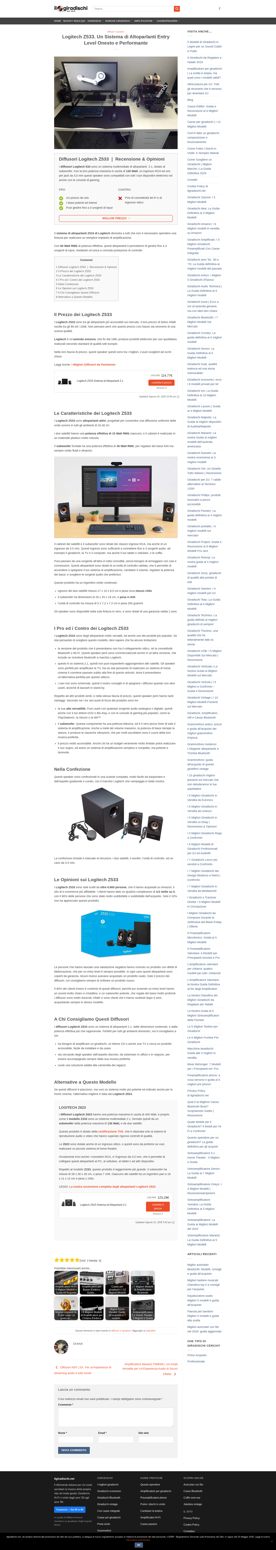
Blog (190, 99)
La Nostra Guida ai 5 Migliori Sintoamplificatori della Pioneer (203, 1015)
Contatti (192, 179)
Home (57, 21)
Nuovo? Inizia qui (74, 21)
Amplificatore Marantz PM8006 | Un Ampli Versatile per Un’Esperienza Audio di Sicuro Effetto (150, 1369)
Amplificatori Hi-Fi (150, 1517)
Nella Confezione (67, 284)
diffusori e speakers (115, 32)
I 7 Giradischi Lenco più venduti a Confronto (202, 862)
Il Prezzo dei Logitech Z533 (73, 271)
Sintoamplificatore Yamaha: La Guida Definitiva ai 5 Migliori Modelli (201, 1206)
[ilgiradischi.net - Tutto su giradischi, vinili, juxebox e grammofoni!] (71, 9)
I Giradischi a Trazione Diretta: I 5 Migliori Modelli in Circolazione (203, 902)
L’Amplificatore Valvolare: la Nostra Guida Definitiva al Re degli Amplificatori (203, 984)
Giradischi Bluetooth (108, 1497)
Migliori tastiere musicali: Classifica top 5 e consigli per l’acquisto (203, 1285)
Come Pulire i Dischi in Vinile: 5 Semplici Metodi (203, 151)
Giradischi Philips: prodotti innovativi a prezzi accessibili (204, 500)
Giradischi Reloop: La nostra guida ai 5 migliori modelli (202, 562)
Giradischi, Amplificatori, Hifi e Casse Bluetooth (202, 715)
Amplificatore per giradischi (155, 1491)
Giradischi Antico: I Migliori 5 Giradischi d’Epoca (204, 277)
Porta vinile (103, 1524)
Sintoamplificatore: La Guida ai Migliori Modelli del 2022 (202, 1224)
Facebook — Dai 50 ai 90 (69, 1509)
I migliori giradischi (108, 1484)
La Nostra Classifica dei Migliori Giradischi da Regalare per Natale (202, 1000)
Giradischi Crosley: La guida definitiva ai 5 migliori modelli (204, 337)
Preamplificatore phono (153, 1497)
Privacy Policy (192, 1518)
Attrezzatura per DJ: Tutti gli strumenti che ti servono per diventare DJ (204, 89)
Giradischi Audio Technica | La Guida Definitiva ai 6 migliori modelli (204, 291)
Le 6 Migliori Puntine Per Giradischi (203, 1040)
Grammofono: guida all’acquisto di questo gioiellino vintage (200, 764)
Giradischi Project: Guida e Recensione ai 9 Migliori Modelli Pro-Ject (204, 546)
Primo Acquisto (197, 1355)
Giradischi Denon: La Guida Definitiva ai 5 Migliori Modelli (200, 353)
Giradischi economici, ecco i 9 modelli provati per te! (204, 382)
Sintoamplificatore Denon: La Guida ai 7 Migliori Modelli (203, 1173)
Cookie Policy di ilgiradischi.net (197, 188)
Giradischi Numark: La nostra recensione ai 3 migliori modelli (201, 457)
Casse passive (148, 1524)
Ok (138, 1545)
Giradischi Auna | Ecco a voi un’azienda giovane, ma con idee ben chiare (203, 306)
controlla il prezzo (162, 382)
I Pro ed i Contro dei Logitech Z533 (78, 279)
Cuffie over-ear (192, 1497)
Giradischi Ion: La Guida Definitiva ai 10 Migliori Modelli (202, 395)
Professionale (196, 1361)
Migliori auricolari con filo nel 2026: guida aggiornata (204, 1329)
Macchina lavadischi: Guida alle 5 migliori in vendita (201, 1053)
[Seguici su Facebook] (219, 8)
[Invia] (177, 9)
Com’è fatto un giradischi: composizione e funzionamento (203, 137)
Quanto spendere (150, 1484)
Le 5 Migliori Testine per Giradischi (202, 1029)
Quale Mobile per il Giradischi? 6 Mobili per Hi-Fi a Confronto (204, 1126)
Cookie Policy (191, 1524)
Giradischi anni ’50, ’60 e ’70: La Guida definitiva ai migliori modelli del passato (204, 264)
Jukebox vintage (193, 1504)
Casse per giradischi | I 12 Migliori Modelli (204, 124)
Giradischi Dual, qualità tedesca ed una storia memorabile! (202, 369)
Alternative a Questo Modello (74, 296)
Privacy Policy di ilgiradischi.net (198, 1093)
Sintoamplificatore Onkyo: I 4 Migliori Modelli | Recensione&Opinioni (204, 1189)
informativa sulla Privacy (138, 1540)
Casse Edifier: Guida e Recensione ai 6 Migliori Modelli (202, 111)
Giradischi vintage (107, 1504)
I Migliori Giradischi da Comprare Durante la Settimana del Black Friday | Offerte (204, 920)
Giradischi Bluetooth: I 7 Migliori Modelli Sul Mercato (202, 322)
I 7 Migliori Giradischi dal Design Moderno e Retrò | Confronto (203, 875)
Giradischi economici (109, 1491)
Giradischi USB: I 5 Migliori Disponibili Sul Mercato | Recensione (204, 655)
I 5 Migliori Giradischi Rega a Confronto (204, 835)
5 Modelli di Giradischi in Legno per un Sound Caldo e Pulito (204, 46)
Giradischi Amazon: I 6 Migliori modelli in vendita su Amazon (203, 228)
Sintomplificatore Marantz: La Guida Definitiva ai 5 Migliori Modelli (204, 1240)
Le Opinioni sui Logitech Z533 (74, 288)
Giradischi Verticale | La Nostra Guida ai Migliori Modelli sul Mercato (202, 671)
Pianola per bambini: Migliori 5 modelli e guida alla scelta (203, 1316)
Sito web (143, 1433)
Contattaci (189, 1531)
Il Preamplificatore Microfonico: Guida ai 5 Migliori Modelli (202, 938)
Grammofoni (104, 1530)
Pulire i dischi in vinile (152, 1504)
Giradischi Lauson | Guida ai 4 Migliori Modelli (203, 408)
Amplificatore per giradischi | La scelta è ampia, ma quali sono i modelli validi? (204, 73)
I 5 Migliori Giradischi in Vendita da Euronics (202, 798)
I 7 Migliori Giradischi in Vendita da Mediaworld (202, 889)
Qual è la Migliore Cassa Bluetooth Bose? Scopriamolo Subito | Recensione (203, 1108)
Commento (65, 1404)
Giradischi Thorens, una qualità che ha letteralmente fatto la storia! (202, 637)
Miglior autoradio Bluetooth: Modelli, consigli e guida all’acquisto (204, 1269)
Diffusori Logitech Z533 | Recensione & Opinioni (86, 267)
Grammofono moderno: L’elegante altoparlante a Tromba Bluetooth (203, 749)
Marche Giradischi (117, 21)
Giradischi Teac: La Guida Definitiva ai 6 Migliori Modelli (203, 604)
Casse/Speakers (167, 21)
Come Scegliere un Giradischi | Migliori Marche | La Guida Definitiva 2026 (199, 166)
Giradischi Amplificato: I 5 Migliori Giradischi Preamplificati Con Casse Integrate (203, 246)
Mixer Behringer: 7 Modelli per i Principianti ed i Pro (204, 1066)
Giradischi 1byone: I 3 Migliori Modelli (201, 199)
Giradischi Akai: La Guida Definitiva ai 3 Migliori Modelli (203, 213)
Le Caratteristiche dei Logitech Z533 (78, 275)
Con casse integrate (108, 1511)
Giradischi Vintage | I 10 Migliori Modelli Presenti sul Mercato (202, 702)
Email (102, 1433)
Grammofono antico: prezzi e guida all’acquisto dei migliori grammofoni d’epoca (204, 731)
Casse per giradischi (109, 1517)
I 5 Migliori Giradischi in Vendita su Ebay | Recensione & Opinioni (202, 822)
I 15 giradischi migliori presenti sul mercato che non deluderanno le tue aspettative (203, 782)
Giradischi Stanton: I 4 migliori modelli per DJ (201, 591)
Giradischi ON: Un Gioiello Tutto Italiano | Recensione (204, 471)
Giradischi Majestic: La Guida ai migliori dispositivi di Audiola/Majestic (204, 422)
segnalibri (151, 1330)
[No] (272, 1542)
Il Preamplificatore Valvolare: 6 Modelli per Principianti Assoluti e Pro (203, 953)
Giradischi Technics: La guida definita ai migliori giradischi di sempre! (202, 620)
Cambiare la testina (151, 1511)
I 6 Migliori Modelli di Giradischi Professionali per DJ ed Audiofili (202, 849)
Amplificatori (143, 21)
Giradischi (94, 21)
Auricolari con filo (193, 1484)
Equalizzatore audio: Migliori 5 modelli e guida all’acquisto (203, 1300)
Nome (62, 1433)
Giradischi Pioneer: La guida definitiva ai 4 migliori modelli (204, 515)
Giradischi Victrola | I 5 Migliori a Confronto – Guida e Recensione (201, 686)
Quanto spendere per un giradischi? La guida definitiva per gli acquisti (202, 1142)
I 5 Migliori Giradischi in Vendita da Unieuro (202, 809)
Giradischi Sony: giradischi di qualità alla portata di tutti (204, 578)
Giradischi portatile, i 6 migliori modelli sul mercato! (201, 531)
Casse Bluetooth (193, 1491)
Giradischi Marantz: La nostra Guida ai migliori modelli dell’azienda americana (202, 439)
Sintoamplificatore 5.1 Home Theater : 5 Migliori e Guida (203, 1158)
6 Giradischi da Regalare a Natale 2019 (204, 60)
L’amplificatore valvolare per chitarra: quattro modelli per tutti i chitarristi (204, 969)
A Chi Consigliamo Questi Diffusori (77, 292)
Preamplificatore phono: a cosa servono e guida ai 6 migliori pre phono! (203, 1080)
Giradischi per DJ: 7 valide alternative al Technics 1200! (204, 484)
